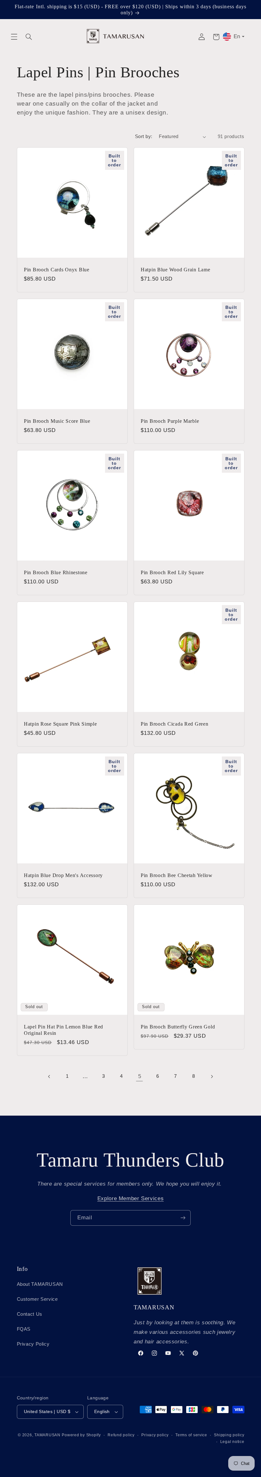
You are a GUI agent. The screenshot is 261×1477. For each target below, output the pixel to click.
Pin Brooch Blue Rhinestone (56, 572)
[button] (14, 37)
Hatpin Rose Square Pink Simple (60, 724)
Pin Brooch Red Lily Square (172, 572)
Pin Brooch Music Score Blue (57, 421)
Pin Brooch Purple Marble (170, 421)
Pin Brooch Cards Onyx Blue (56, 269)
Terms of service (191, 1435)
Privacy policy (154, 1435)
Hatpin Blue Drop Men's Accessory (63, 875)
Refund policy (121, 1435)
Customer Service (37, 1299)
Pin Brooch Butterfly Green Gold (178, 1026)
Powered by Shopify (81, 1435)
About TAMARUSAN (40, 1284)
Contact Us (29, 1314)
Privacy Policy (33, 1344)
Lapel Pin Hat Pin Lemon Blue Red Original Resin (63, 1030)
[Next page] (211, 1076)
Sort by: (143, 136)
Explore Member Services (130, 1198)
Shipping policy (229, 1435)
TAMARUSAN (47, 1435)
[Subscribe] (183, 1218)
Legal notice (232, 1442)
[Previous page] (49, 1076)
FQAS (24, 1329)
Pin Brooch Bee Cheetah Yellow (177, 875)
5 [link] (139, 1076)
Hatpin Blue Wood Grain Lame (175, 269)
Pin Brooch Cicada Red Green (174, 724)
